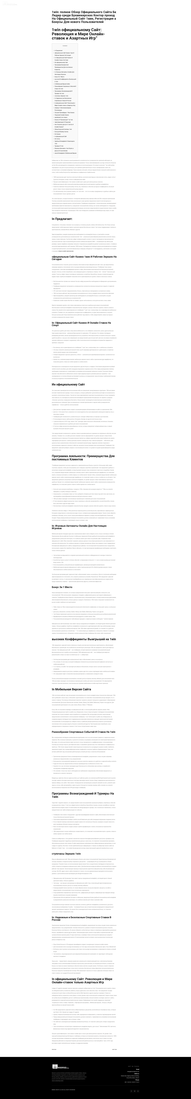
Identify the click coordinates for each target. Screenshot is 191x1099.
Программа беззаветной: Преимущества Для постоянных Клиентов (64, 67)
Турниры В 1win (59, 146)
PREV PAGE (54, 1049)
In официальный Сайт (61, 136)
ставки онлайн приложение (65, 251)
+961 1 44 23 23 (128, 1082)
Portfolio (170, 3)
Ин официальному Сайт (61, 62)
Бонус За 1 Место (59, 76)
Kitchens (145, 3)
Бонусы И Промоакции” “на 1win (64, 119)
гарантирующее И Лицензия (63, 122)
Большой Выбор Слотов (61, 131)
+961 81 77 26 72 (135, 1082)
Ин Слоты (57, 139)
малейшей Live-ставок (61, 117)
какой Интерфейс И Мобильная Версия (65, 153)
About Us (137, 3)
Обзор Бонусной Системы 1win (63, 129)
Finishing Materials (158, 3)
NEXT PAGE (114, 1049)
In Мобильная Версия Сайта (62, 84)
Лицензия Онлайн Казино (62, 115)
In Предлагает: (59, 50)
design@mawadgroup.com (133, 1071)
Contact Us (179, 3)
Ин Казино (58, 134)
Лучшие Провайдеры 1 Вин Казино (64, 112)
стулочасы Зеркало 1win (61, 96)
